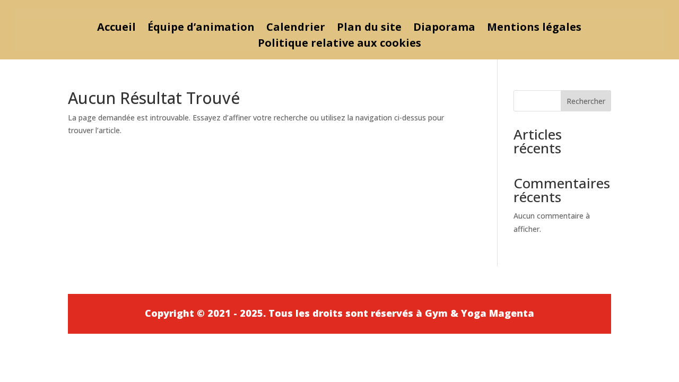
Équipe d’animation (201, 28)
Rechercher (586, 101)
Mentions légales (534, 28)
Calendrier (295, 28)
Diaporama (444, 28)
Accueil (116, 28)
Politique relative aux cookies (339, 44)
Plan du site (369, 28)
